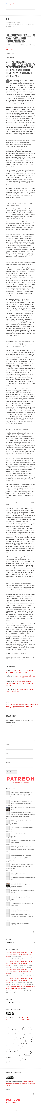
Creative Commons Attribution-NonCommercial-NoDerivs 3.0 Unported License (20, 1020)
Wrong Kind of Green (11, 22)
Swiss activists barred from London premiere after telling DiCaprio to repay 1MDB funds (19, 683)
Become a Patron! (11, 1102)
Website (8, 762)
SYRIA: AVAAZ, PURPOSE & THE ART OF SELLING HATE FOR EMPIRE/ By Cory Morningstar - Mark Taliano (19, 955)
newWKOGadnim (10, 45)
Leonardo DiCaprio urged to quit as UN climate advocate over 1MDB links (20, 677)
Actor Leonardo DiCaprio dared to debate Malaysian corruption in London (20, 671)
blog (19, 22)
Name (7, 744)
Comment (9, 726)
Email (7, 753)
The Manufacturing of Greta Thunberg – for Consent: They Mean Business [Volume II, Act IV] (20, 990)
